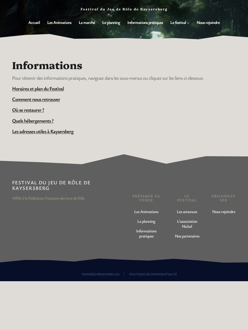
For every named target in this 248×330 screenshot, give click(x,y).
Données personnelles (100, 274)
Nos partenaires (187, 236)
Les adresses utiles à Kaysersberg (42, 131)
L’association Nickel (187, 223)
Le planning (146, 221)
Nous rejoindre (223, 211)
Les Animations (146, 211)
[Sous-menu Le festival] (188, 22)
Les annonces (187, 211)
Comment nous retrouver (36, 99)
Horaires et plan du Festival (38, 88)
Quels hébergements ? (33, 120)
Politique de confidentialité (153, 274)
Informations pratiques (146, 233)
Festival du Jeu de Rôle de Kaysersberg (51, 185)
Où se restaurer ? (28, 109)
